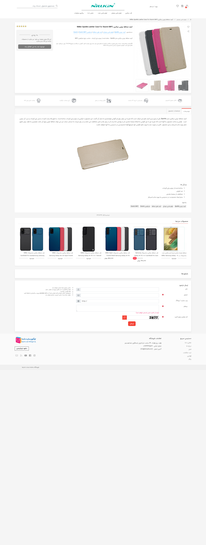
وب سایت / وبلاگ (181, 300)
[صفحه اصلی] (190, 20)
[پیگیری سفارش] (182, 6)
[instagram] (34, 355)
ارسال (132, 323)
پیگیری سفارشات (79, 13)
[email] (16, 355)
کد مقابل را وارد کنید (181, 317)
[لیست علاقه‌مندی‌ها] (177, 6)
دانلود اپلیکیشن (21, 348)
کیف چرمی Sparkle (120, 32)
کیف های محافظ (97, 32)
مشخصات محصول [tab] (174, 111)
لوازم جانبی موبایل (116, 13)
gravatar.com (43, 293)
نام (186, 289)
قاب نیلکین (128, 13)
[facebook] (30, 355)
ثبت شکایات (187, 352)
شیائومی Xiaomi (145, 206)
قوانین (189, 356)
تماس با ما (91, 13)
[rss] (21, 355)
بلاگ (189, 359)
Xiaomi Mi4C (82, 32)
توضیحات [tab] (186, 111)
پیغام (185, 306)
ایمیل (185, 294)
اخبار (190, 349)
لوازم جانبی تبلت (102, 13)
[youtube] (25, 355)
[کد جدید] (124, 317)
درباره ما (188, 346)
